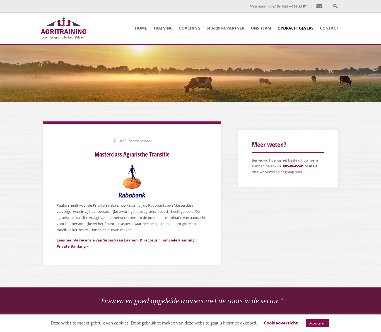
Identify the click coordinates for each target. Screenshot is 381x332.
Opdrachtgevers (296, 28)
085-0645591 (293, 166)
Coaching (189, 28)
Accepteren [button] (317, 323)
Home (141, 28)
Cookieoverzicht (281, 323)
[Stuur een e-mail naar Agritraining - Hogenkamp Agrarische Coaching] (319, 6)
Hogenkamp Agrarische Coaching (149, 6)
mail (313, 166)
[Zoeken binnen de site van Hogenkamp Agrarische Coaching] (335, 6)
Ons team (261, 28)
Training (163, 28)
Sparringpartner (225, 28)
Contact (329, 28)
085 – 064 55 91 (294, 6)
